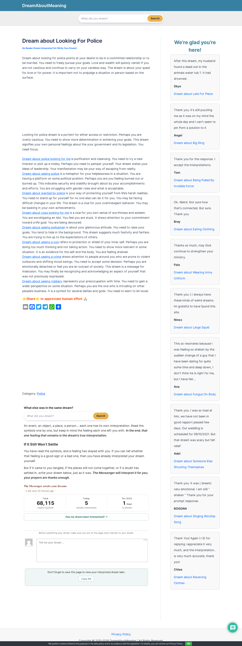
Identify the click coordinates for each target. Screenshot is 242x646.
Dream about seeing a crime (41, 256)
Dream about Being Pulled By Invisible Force (194, 183)
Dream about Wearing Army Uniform (193, 275)
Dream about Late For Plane (193, 94)
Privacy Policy (121, 634)
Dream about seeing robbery (42, 281)
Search (155, 18)
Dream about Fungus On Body (195, 394)
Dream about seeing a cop (40, 242)
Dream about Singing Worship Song (194, 519)
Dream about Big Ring (189, 143)
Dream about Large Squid (191, 327)
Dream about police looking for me (46, 159)
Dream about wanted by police (43, 193)
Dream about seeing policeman (43, 227)
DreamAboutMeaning (44, 5)
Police (41, 393)
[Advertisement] (86, 108)
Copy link (86, 578)
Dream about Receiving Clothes (190, 580)
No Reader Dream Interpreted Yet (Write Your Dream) (49, 48)
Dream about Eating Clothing (194, 229)
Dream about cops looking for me (45, 212)
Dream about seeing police (40, 173)
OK (188, 643)
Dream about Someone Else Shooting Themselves (193, 464)
